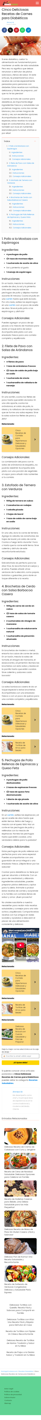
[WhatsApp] (22, 30)
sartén (9, 299)
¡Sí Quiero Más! (20, 1062)
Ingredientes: (17, 152)
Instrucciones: (18, 156)
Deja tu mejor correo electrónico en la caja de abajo (20, 1050)
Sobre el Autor (9, 1397)
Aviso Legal (8, 1389)
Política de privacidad (13, 1394)
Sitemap (7, 1403)
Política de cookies (11, 1392)
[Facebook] (4, 30)
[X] (10, 30)
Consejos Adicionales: (21, 159)
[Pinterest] (16, 30)
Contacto (8, 1400)
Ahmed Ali (10, 22)
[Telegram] (28, 30)
